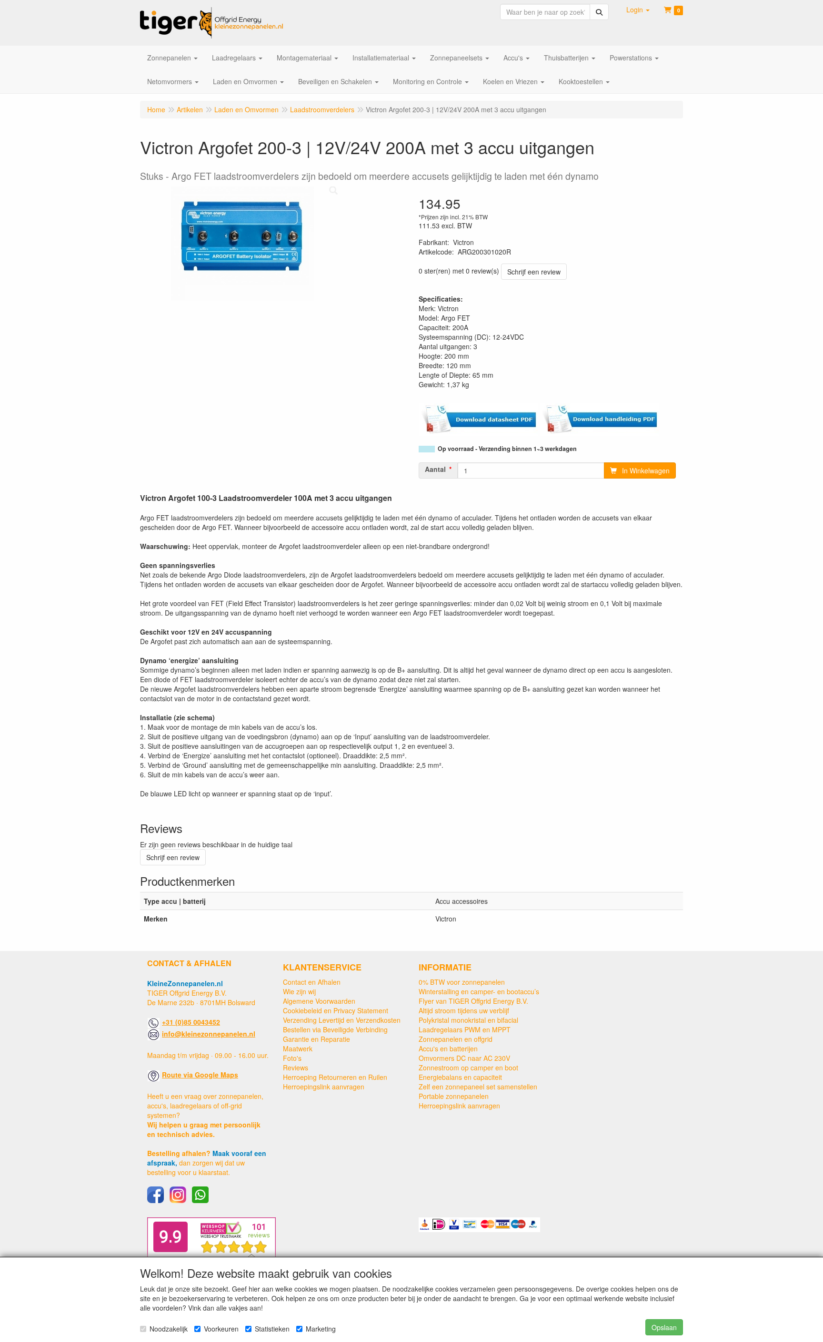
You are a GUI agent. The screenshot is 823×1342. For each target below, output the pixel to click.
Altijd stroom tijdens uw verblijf (464, 1010)
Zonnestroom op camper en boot (468, 1067)
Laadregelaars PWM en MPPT (465, 1029)
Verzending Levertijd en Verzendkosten (342, 1020)
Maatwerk (297, 1048)
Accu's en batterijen (448, 1048)
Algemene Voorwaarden (319, 1001)
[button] (638, 9)
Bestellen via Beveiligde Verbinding (335, 1029)
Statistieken (272, 1328)
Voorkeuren (221, 1328)
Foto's (292, 1058)
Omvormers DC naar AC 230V (464, 1058)
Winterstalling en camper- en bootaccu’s (479, 991)
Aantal (435, 469)
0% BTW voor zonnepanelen (462, 982)
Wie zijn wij (299, 991)
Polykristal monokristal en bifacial (468, 1020)
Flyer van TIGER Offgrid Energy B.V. (473, 1001)
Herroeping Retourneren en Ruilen (335, 1077)
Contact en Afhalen (312, 982)
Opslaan (664, 1327)
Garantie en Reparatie (316, 1039)
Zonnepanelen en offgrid (455, 1039)
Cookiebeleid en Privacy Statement (335, 1010)
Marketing (321, 1328)
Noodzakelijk (169, 1328)
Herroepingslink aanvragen (323, 1086)
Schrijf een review (534, 271)
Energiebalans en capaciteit (460, 1077)
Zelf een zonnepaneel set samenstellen (478, 1086)
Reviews (295, 1067)
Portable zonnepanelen (454, 1096)
